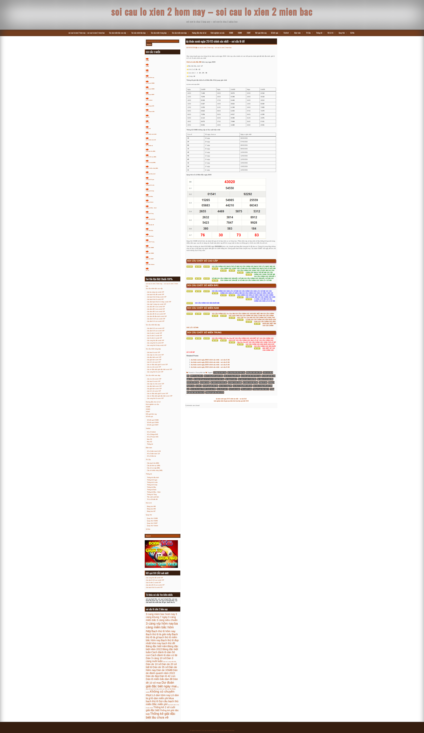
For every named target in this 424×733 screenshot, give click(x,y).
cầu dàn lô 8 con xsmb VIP (155, 331)
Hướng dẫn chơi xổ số (199, 32)
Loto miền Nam (149, 236)
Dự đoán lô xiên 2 (231, 379)
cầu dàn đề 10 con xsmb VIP (156, 314)
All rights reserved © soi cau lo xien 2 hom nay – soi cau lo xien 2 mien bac (212, 730)
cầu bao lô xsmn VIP (153, 381)
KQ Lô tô (330, 32)
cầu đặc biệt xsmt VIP (154, 357)
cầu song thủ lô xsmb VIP (155, 343)
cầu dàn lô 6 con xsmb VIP (155, 328)
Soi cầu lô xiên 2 (222, 389)
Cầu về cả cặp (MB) (150, 162)
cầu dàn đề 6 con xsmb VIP (156, 309)
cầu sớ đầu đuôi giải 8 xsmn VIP (157, 393)
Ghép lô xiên (263, 382)
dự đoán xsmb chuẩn (235, 382)
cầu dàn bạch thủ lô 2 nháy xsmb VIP (159, 302)
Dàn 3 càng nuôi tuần (159, 660)
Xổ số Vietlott (151, 432)
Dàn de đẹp (152, 676)
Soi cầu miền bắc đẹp (138, 32)
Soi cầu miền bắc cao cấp (117, 32)
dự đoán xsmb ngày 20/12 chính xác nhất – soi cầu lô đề (231, 399)
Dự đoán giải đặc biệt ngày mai (161, 684)
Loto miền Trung (150, 241)
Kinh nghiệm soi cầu (217, 32)
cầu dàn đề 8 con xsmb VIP (156, 311)
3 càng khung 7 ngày (161, 616)
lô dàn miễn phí (159, 698)
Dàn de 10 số (153, 664)
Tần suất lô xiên (246, 389)
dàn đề (169, 679)
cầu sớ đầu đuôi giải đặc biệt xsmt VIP (159, 369)
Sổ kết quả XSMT (150, 94)
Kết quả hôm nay (261, 32)
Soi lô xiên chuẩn (234, 389)
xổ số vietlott (149, 100)
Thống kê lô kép (150, 190)
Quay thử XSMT (150, 258)
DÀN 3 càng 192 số (196, 376)
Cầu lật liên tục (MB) (151, 156)
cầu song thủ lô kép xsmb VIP (156, 345)
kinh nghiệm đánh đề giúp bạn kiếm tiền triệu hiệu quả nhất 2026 (231, 401)
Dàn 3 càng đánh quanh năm (213, 376)
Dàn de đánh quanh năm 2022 (162, 672)
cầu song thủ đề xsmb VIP (155, 340)
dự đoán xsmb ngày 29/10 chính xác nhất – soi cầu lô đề (210, 362)
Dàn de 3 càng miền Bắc (232, 376)
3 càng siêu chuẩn (167, 620)
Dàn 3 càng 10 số (156, 658)
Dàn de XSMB (164, 670)
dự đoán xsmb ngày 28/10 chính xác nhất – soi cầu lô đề (210, 360)
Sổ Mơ (352, 32)
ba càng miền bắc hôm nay (236, 372)
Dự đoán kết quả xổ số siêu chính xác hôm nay (209, 379)
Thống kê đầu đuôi (150, 173)
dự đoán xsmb (204, 382)
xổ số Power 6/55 (150, 111)
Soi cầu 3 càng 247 (225, 386)
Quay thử (342, 32)
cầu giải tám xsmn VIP (154, 388)
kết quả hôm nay (150, 77)
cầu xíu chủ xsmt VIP (154, 367)
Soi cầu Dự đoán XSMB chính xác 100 (203, 389)
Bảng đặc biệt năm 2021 (254, 372)
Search (149, 44)
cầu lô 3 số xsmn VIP (154, 391)
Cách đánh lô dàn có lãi (163, 655)
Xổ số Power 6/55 (152, 437)
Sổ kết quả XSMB (150, 83)
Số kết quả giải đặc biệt (210, 386)
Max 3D (148, 117)
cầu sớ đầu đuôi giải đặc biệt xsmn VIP (159, 396)
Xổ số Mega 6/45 (152, 434)
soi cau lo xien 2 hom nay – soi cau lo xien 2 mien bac (212, 11)
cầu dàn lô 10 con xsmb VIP (156, 319)
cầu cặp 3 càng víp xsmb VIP (156, 304)
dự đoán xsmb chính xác (219, 382)
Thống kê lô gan (150, 179)
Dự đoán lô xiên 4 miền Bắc (247, 379)
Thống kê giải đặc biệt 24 (261, 389)
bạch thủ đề (168, 643)
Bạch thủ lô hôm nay (163, 631)
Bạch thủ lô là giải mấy (158, 634)
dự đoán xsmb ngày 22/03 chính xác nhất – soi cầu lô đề (210, 365)
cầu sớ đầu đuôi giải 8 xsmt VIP (157, 364)
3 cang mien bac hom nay (160, 614)
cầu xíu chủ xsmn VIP (154, 379)
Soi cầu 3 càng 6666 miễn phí (242, 386)
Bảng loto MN (151, 509)
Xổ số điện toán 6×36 (154, 451)
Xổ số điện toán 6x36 (151, 134)
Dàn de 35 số (160, 667)
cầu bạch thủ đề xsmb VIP (155, 294)
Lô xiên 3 (199, 386)
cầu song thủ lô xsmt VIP (155, 372)
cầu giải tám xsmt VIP (154, 360)
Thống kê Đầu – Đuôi (151, 207)
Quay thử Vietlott (150, 264)
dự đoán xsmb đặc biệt (250, 382)
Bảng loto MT (151, 511)
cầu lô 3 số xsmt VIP (154, 362)
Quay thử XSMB (150, 247)
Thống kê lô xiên (150, 185)
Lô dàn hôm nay (161, 695)
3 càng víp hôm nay (220, 372)
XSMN (240, 32)
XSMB (231, 32)
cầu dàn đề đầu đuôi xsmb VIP (157, 316)
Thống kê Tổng (150, 213)
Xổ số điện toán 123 (151, 139)
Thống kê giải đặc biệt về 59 (215, 392)
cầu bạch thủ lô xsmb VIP (155, 299)
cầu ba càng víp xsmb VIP (155, 292)
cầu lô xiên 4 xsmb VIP (154, 338)
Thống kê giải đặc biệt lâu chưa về (160, 715)
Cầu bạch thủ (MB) (150, 151)
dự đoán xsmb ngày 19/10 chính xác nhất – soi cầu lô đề (210, 367)
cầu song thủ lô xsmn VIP (155, 398)
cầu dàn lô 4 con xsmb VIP (155, 321)
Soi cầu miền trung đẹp (159, 32)
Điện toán (297, 32)
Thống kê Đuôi (149, 202)
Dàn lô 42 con (167, 676)
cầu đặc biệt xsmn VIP (154, 386)
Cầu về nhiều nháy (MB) (152, 168)
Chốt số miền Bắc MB (193, 62)
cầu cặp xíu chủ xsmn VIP (155, 384)
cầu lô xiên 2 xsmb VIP (154, 333)
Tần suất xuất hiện (150, 219)
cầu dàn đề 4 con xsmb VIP (156, 306)
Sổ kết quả (274, 32)
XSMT (249, 32)
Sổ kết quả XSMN (150, 88)
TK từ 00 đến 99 (150, 224)
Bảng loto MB (151, 506)
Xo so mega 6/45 (150, 106)
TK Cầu (308, 32)
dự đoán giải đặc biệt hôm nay (250, 376)
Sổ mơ (147, 270)
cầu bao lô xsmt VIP (153, 352)
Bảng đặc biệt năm (156, 646)
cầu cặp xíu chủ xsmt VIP (155, 355)
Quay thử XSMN (150, 253)
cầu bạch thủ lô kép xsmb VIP (156, 297)
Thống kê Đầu (149, 196)
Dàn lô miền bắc (155, 679)
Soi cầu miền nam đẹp (179, 32)
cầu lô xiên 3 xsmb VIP (154, 335)
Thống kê (319, 32)
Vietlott (286, 32)
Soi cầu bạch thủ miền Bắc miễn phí (162, 703)
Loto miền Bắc (149, 230)
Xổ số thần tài (149, 145)
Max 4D (148, 122)
